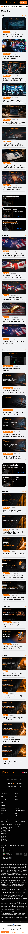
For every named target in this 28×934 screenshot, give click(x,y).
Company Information (19, 826)
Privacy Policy (4, 845)
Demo (2, 804)
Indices (16, 793)
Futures (16, 799)
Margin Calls (17, 815)
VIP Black (3, 798)
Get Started (3, 833)
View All (24, 16)
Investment (3, 805)
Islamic (2, 801)
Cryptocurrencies (18, 798)
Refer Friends (4, 840)
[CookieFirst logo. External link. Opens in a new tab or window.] (13, 924)
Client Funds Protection (6, 827)
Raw (2, 796)
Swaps (16, 813)
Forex (16, 792)
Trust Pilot (3, 831)
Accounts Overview (5, 792)
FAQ (2, 834)
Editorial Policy (21, 845)
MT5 (2, 813)
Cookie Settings (12, 845)
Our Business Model (5, 823)
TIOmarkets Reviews (5, 830)
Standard (3, 795)
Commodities (18, 795)
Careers (3, 837)
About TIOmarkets (5, 820)
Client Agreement (18, 820)
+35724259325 (18, 783)
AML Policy (17, 823)
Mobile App (3, 810)
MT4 (2, 812)
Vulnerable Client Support (7, 828)
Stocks (16, 796)
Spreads (16, 812)
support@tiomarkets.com (14, 786)
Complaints (3, 836)
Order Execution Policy (20, 821)
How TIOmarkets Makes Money (6, 825)
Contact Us (3, 839)
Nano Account (4, 793)
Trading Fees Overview (20, 810)
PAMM (2, 802)
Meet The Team (4, 821)
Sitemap (3, 847)
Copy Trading (4, 799)
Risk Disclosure (18, 824)
